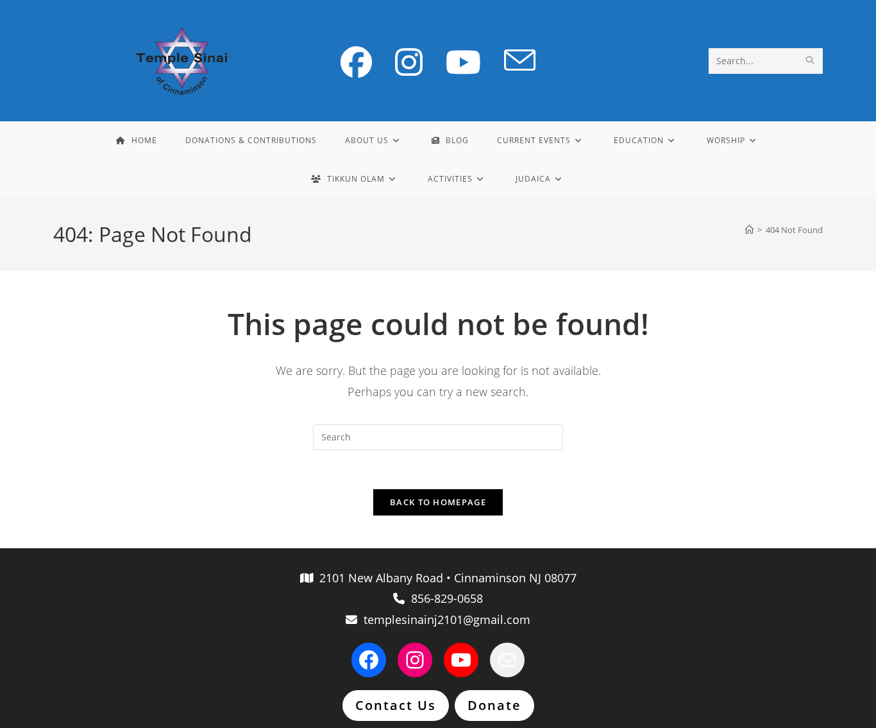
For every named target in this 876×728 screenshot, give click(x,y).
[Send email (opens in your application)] (520, 61)
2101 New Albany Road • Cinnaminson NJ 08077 (445, 577)
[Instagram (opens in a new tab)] (408, 62)
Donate (494, 705)
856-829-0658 (444, 598)
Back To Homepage (438, 502)
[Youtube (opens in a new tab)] (463, 62)
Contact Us (395, 705)
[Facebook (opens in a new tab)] (356, 62)
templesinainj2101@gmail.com (443, 619)
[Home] (749, 230)
